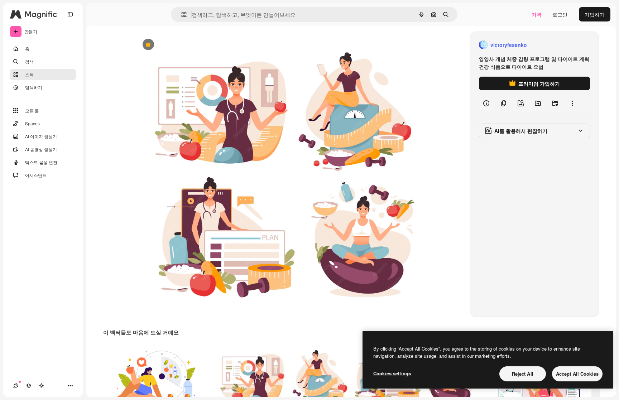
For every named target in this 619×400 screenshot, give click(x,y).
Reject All (522, 373)
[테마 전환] (41, 385)
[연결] (15, 385)
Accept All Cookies (577, 373)
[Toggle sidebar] (70, 14)
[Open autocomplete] (181, 14)
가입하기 (595, 14)
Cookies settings (392, 373)
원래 (176, 45)
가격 (537, 14)
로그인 (559, 14)
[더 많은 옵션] (572, 103)
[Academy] (28, 385)
